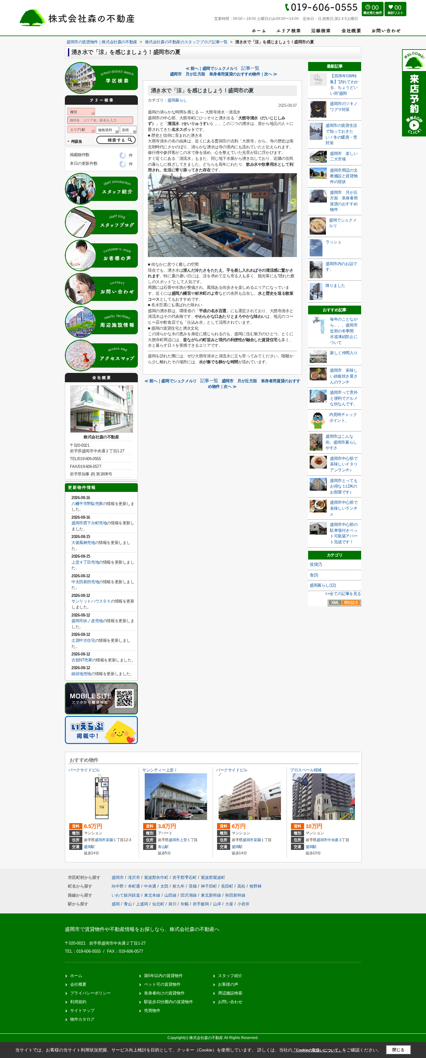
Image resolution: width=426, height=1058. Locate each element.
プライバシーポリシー (90, 993)
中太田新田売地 (85, 581)
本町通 (134, 886)
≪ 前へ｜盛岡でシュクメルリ (212, 68)
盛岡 (116, 904)
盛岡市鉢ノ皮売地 (87, 620)
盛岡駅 (89, 847)
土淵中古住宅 (83, 640)
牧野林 (255, 886)
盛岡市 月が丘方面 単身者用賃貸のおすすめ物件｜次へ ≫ (223, 74)
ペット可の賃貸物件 (162, 984)
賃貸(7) (316, 564)
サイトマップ (82, 1010)
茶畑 (193, 886)
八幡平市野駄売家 (87, 503)
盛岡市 (100, 840)
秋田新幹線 (235, 895)
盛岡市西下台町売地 (89, 523)
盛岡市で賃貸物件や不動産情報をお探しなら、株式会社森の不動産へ (142, 929)
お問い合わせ (230, 1001)
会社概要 (78, 984)
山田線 (171, 895)
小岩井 (243, 904)
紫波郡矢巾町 (156, 877)
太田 (165, 886)
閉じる (398, 1049)
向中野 (118, 886)
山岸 (217, 904)
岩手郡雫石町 (184, 877)
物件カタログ (82, 1019)
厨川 (172, 904)
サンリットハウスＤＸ (91, 601)
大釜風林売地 (83, 542)
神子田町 (209, 886)
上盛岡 (142, 904)
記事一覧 (250, 68)
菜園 (109, 840)
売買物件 (152, 1010)
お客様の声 (228, 984)
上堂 (183, 840)
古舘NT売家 (81, 660)
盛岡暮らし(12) (323, 585)
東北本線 (153, 895)
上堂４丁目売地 (85, 562)
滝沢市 (134, 877)
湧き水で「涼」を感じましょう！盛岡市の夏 (202, 90)
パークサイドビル (84, 770)
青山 (128, 904)
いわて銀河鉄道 (126, 895)
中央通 (332, 840)
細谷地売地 (81, 673)
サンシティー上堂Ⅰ (159, 770)
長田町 (228, 886)
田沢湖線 (189, 895)
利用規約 (78, 1001)
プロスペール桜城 (306, 770)
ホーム (76, 975)
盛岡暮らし (177, 100)
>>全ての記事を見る (343, 593)
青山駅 (163, 847)
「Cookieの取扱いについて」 (317, 1050)
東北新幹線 (211, 895)
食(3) (314, 575)
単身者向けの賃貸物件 (164, 993)
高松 (242, 886)
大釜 (229, 904)
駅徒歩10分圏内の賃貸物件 (168, 1001)
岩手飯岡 (201, 904)
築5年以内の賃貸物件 (163, 975)
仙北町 (158, 904)
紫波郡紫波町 (213, 877)
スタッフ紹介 (230, 975)
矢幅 (185, 904)
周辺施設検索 (230, 993)
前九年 (179, 886)
